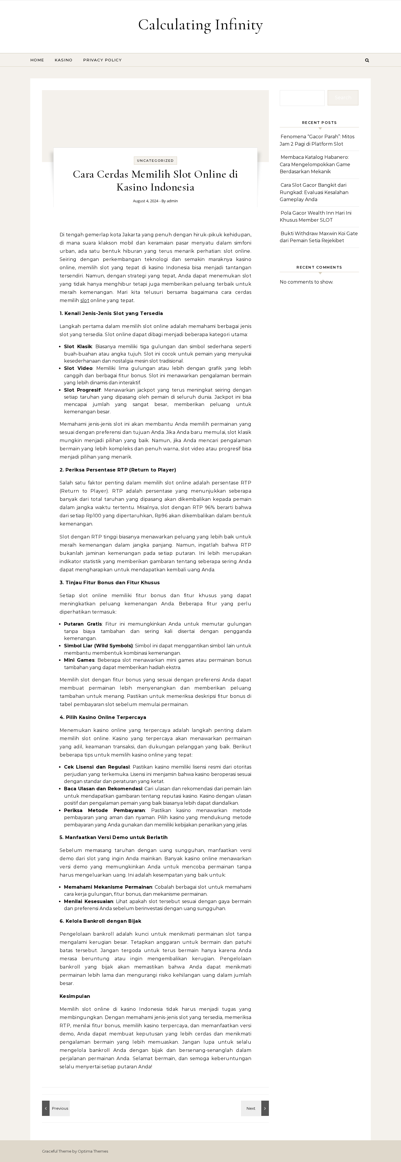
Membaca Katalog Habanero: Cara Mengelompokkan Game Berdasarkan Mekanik (315, 164)
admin (172, 200)
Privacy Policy (102, 60)
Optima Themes (93, 1151)
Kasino (64, 60)
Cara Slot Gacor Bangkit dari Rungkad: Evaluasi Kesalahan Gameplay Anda (314, 192)
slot (84, 300)
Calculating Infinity (200, 24)
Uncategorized (155, 161)
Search (343, 97)
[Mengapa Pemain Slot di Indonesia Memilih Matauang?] (255, 1108)
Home (37, 60)
